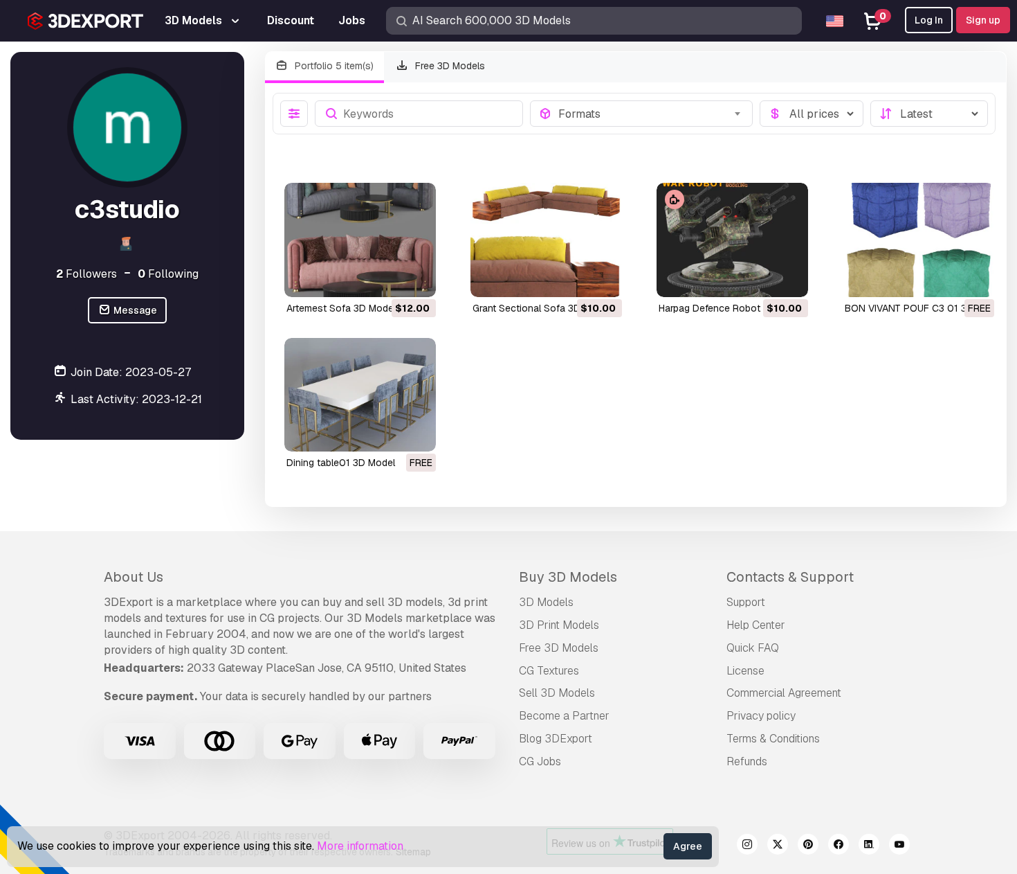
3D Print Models (559, 625)
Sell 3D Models (557, 693)
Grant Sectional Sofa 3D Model (541, 308)
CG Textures (549, 670)
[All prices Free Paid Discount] (811, 113)
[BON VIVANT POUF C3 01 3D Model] (918, 239)
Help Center (755, 625)
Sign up (983, 20)
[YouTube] (899, 846)
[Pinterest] (808, 846)
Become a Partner (564, 715)
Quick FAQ (752, 648)
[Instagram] (747, 846)
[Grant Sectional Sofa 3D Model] (546, 239)
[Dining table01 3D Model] (360, 395)
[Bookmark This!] (415, 277)
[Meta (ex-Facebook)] (838, 846)
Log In (929, 20)
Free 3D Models (448, 66)
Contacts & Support (790, 577)
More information (360, 846)
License (745, 670)
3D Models (546, 602)
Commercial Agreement (783, 693)
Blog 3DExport (555, 738)
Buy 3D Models (568, 577)
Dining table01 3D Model (340, 462)
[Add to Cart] (387, 277)
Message (134, 310)
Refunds (746, 761)
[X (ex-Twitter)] (777, 846)
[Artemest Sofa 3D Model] (360, 239)
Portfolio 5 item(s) (333, 66)
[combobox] (651, 113)
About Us (133, 577)
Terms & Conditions (773, 738)
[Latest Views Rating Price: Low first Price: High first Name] (929, 113)
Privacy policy (761, 715)
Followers (86, 274)
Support (745, 602)
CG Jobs (540, 761)
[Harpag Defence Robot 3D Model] (732, 239)
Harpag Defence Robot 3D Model (732, 308)
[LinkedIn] (869, 846)
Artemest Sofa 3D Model (341, 308)
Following (168, 274)
